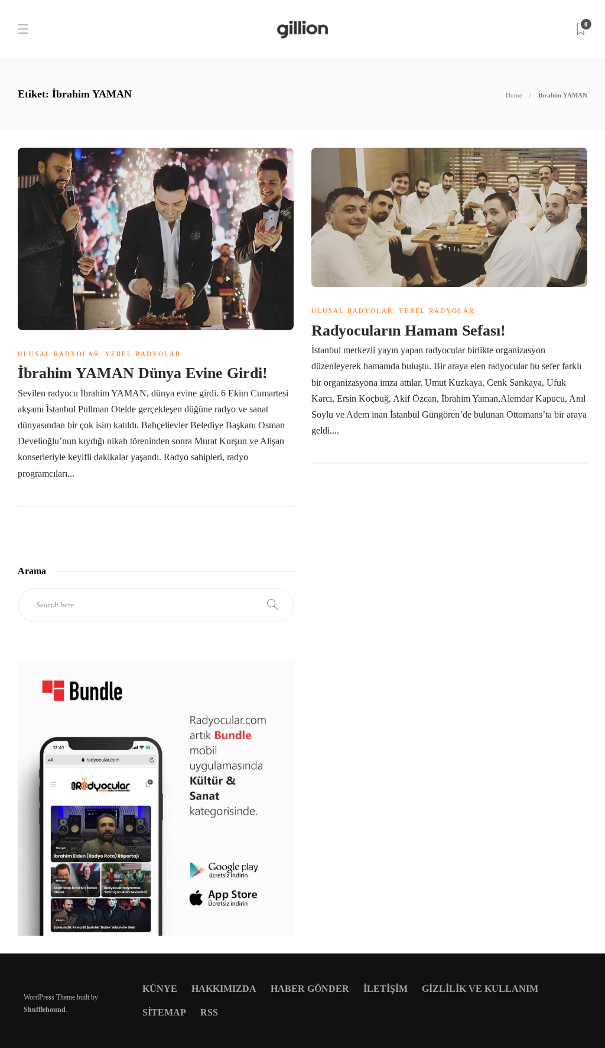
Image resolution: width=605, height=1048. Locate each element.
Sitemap (164, 1012)
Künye (159, 989)
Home (514, 95)
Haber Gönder (310, 989)
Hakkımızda (223, 989)
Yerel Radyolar (143, 353)
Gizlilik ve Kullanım (480, 989)
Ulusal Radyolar (58, 353)
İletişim (385, 989)
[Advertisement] (449, 684)
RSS (209, 1012)
